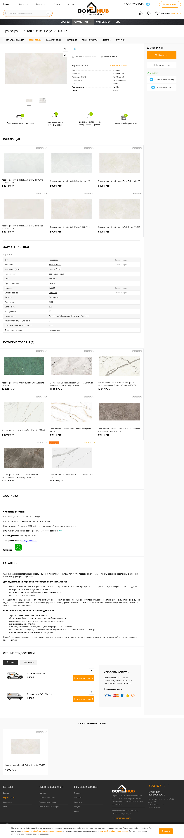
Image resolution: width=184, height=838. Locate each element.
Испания (53, 293)
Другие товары (121, 260)
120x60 (115, 90)
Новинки (42, 793)
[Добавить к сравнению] (65, 55)
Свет (5, 807)
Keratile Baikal (118, 74)
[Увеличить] (36, 68)
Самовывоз (28, 662)
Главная (7, 4)
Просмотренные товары (92, 723)
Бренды (6, 793)
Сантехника (7, 802)
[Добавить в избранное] (65, 49)
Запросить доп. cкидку (164, 79)
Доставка (23, 4)
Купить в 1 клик (163, 65)
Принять (166, 831)
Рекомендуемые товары (49, 807)
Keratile (116, 87)
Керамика (117, 70)
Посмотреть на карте (121, 818)
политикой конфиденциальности (113, 831)
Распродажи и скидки (47, 802)
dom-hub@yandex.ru (156, 793)
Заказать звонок (170, 4)
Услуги (57, 4)
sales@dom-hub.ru (29, 540)
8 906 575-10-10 (134, 4)
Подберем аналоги (164, 87)
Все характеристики (118, 65)
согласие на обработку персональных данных (41, 831)
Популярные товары (47, 798)
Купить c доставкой (83, 678)
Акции (71, 4)
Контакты (40, 4)
